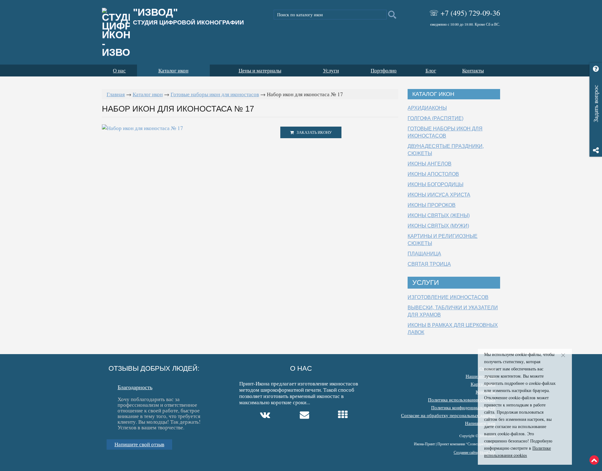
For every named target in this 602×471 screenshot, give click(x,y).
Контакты (473, 70)
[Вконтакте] (266, 415)
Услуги (331, 70)
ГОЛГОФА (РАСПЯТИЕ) (435, 118)
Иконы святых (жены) (439, 215)
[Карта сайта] (344, 415)
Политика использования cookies (461, 399)
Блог (430, 70)
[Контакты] (305, 415)
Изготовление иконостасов (448, 297)
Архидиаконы (427, 108)
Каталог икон (173, 70)
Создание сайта (466, 452)
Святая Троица (429, 264)
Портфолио (384, 70)
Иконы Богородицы (435, 184)
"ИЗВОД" (188, 17)
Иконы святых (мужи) (438, 225)
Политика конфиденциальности (463, 407)
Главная (116, 94)
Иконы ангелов (430, 163)
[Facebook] (242, 416)
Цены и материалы (260, 70)
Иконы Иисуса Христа (439, 194)
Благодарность (135, 386)
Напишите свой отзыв (139, 444)
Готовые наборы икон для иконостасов (215, 94)
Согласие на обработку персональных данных (448, 415)
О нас (119, 70)
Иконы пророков (432, 205)
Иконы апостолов (433, 174)
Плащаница (424, 253)
